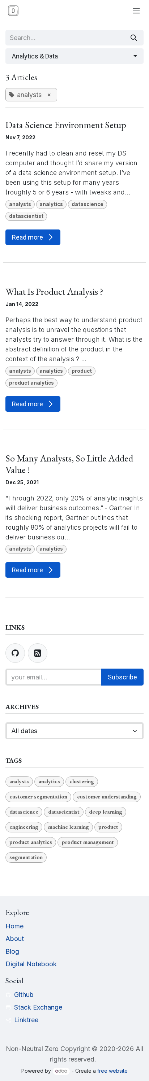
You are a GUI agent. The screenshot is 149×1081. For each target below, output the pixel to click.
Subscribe (122, 677)
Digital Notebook (31, 964)
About (14, 938)
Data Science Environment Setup (65, 125)
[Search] (134, 37)
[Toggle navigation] (136, 10)
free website (112, 1071)
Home (14, 926)
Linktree (26, 1020)
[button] (74, 56)
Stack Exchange (38, 1007)
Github (24, 994)
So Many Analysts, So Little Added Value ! (69, 464)
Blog (12, 951)
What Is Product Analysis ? (54, 291)
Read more (28, 237)
